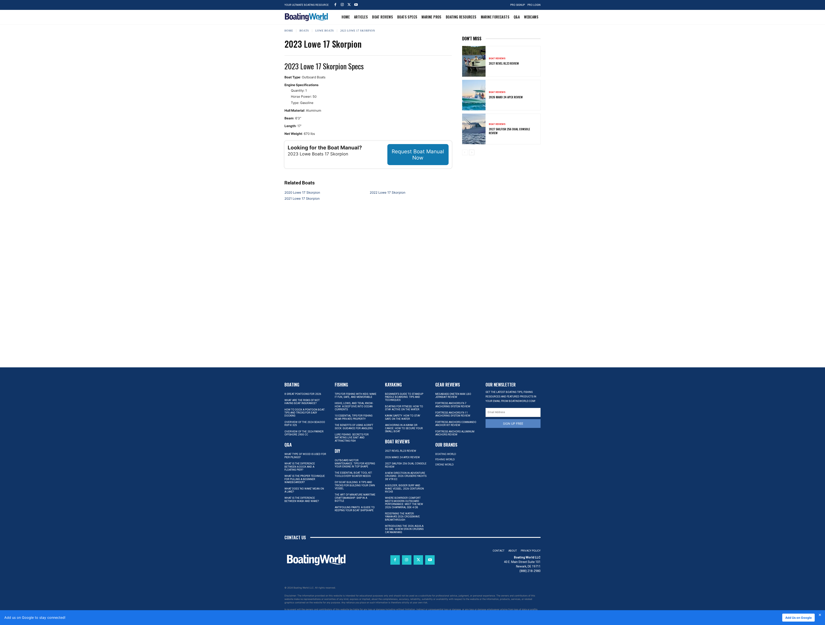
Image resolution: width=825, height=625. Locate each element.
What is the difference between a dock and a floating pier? (299, 466)
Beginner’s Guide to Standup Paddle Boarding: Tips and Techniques (404, 397)
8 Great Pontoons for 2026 (302, 393)
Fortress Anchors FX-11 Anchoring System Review (452, 414)
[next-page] (471, 152)
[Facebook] (335, 4)
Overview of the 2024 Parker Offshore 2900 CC (304, 433)
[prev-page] (465, 152)
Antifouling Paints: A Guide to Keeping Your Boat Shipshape (355, 509)
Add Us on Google (798, 617)
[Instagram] (342, 4)
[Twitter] (349, 4)
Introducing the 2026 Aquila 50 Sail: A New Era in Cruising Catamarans (404, 529)
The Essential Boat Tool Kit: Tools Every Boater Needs (354, 474)
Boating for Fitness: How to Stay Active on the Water (404, 408)
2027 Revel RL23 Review (504, 63)
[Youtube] (356, 4)
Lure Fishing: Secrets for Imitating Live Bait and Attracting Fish (352, 437)
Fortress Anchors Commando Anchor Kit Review (455, 424)
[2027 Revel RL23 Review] (474, 61)
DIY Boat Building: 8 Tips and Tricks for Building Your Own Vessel (355, 485)
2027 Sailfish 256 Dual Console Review (509, 131)
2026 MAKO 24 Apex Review (506, 97)
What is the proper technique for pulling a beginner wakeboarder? (304, 479)
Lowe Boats (324, 30)
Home (288, 30)
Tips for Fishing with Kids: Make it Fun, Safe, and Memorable (355, 395)
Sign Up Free (513, 423)
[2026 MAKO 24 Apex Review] (474, 95)
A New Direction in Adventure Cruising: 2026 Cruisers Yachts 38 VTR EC (405, 476)
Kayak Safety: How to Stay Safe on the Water (402, 417)
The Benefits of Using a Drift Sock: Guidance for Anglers (354, 427)
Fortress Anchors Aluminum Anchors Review (454, 433)
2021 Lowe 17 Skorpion (302, 198)
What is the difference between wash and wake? (301, 499)
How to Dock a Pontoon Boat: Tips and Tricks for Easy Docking (304, 412)
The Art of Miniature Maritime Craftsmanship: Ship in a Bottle (355, 497)
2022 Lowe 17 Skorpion (387, 192)
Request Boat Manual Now (418, 154)
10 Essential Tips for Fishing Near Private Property (354, 417)
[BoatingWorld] (307, 17)
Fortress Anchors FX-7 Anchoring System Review (452, 405)
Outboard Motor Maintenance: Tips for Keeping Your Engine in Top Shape (355, 463)
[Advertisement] (501, 188)
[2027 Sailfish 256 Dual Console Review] (474, 129)
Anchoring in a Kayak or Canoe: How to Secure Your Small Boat (404, 428)
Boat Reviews (497, 58)
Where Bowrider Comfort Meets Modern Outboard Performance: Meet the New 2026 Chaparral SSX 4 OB (404, 502)
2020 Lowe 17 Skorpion (302, 192)
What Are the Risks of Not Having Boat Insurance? (302, 402)
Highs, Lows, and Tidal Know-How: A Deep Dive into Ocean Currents (354, 406)
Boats (304, 30)
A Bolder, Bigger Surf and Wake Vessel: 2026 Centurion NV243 (404, 488)
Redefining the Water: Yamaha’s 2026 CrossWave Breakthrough (402, 516)
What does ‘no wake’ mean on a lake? (304, 490)
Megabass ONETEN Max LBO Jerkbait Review (453, 395)
